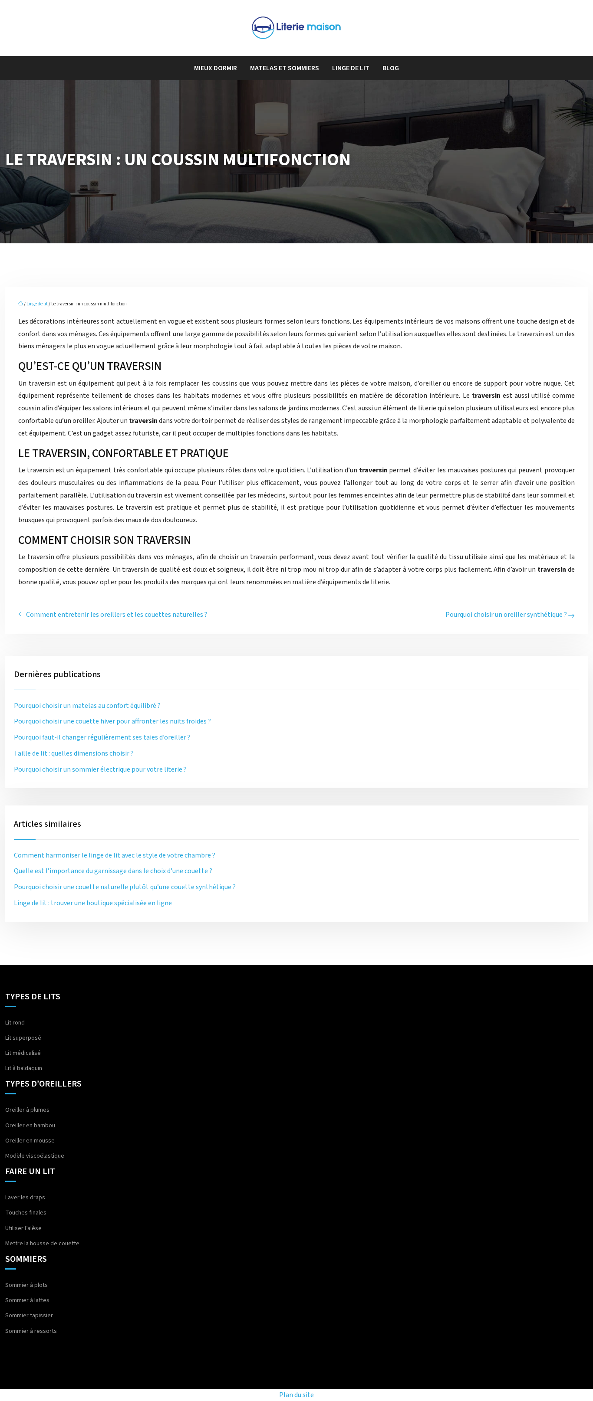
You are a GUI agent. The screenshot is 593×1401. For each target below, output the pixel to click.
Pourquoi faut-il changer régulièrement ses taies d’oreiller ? (102, 737)
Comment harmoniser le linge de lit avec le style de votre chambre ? (114, 855)
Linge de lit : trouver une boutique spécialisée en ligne (93, 903)
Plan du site (296, 1395)
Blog (390, 68)
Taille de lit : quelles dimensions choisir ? (74, 753)
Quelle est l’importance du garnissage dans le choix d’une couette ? (113, 871)
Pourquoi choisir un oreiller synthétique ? (506, 614)
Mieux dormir (215, 68)
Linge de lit (350, 68)
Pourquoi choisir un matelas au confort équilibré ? (87, 705)
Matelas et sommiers (284, 68)
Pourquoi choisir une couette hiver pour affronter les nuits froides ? (112, 721)
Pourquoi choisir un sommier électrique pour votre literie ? (100, 769)
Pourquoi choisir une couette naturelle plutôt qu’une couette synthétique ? (125, 887)
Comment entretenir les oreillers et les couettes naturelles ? (117, 614)
